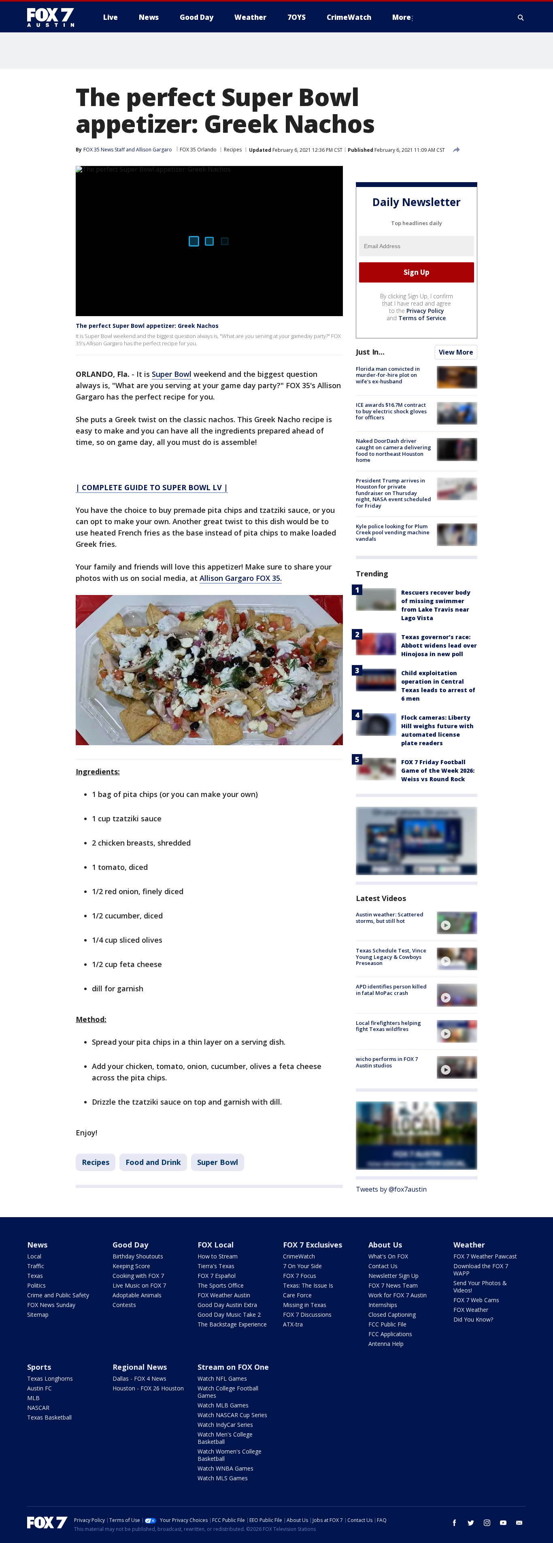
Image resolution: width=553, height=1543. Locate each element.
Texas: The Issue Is (308, 1285)
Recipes (233, 149)
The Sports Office (221, 1285)
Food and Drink (153, 1162)
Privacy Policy (425, 311)
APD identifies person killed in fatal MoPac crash (391, 990)
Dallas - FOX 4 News (139, 1378)
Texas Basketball (49, 1417)
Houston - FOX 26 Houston (148, 1388)
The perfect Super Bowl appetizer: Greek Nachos (147, 325)
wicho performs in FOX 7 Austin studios (387, 1062)
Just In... (370, 352)
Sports (39, 1367)
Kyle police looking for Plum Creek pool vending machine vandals (393, 532)
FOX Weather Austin (224, 1295)
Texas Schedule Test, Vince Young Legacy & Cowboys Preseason (391, 957)
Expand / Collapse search (521, 17)
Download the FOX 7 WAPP (480, 1269)
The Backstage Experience (232, 1324)
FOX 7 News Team (393, 1285)
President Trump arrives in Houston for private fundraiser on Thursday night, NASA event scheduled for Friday (393, 493)
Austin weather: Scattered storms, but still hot (389, 918)
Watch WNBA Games (225, 1468)
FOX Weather (470, 1309)
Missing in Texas (304, 1305)
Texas (35, 1275)
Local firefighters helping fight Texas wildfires (388, 1026)
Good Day (130, 1245)
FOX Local (216, 1245)
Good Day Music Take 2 (229, 1314)
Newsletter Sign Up (393, 1275)
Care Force (297, 1295)
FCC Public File (387, 1324)
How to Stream (218, 1256)
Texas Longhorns (50, 1378)
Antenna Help (386, 1343)
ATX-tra (293, 1324)
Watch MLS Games (223, 1478)
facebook (454, 1522)
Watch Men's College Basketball (225, 1437)
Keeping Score (131, 1266)
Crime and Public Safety (58, 1295)
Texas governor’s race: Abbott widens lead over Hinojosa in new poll (439, 645)
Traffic (35, 1266)
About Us (385, 1245)
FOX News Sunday (51, 1305)
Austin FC (39, 1388)
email (519, 1522)
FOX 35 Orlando (198, 149)
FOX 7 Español (217, 1275)
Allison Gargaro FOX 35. (241, 578)
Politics (36, 1285)
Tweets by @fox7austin (391, 1189)
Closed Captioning (392, 1314)
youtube (503, 1522)
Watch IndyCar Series (225, 1424)
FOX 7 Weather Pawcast (485, 1256)
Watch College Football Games (228, 1391)
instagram (487, 1522)
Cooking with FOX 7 (138, 1275)
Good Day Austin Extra (227, 1305)
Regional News (140, 1367)
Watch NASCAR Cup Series (232, 1415)
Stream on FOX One (233, 1367)
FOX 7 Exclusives (312, 1245)
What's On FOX (388, 1256)
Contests (124, 1305)
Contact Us (383, 1266)
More (401, 17)
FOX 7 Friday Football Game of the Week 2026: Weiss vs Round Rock (437, 770)
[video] (457, 923)
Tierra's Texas (216, 1266)
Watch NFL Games (222, 1378)
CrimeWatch (299, 1256)
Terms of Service (422, 318)
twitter (470, 1522)
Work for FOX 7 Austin (397, 1295)
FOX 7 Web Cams (476, 1300)
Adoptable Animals (137, 1295)
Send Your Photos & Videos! (480, 1286)
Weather (469, 1245)
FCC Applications (390, 1334)
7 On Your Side (302, 1266)
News (37, 1245)
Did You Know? (473, 1319)
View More (456, 352)
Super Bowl (171, 374)
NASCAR (38, 1407)
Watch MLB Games (223, 1405)
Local (34, 1256)
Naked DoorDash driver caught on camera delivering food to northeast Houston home (393, 450)
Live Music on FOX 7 (139, 1285)
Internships (382, 1305)
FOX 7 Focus (299, 1275)
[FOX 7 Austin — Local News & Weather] (54, 17)
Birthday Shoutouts (138, 1256)
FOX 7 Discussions (307, 1314)
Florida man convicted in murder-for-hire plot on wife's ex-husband (388, 375)
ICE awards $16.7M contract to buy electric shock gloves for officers (391, 411)
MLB (33, 1398)
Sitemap (38, 1314)
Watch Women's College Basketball (230, 1454)
